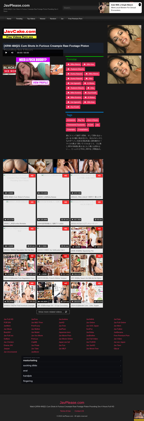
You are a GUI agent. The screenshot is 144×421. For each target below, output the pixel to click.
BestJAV (7, 332)
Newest (42, 19)
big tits (81, 120)
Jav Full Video (92, 339)
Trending (19, 19)
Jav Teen (117, 345)
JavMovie (35, 352)
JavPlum (62, 329)
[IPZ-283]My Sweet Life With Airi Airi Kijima (86, 278)
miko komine (75, 93)
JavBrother (90, 336)
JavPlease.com (17, 5)
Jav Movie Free (92, 349)
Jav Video (118, 339)
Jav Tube (35, 349)
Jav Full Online (120, 322)
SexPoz (89, 329)
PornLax (34, 339)
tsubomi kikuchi (77, 69)
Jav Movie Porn (65, 336)
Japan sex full (64, 342)
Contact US (79, 411)
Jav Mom (117, 326)
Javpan (7, 349)
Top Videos (31, 19)
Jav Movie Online (66, 339)
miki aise (90, 64)
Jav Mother (35, 329)
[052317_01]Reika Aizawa (47, 197)
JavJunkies (63, 319)
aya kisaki (91, 93)
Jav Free (62, 326)
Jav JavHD (90, 345)
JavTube (117, 319)
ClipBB (34, 342)
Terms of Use (65, 411)
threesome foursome (76, 125)
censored (71, 120)
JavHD (61, 322)
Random (53, 19)
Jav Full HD (8, 319)
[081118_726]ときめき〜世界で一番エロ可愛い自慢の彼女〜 (86, 198)
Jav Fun (62, 345)
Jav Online (90, 322)
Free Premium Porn (75, 19)
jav (97, 125)
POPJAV (7, 322)
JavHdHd (90, 319)
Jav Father (118, 329)
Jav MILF (62, 349)
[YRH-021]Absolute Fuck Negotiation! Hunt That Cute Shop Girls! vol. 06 (19, 279)
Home (9, 19)
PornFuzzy (35, 326)
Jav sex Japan (119, 342)
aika (90, 78)
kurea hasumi (76, 74)
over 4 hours (92, 120)
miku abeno (75, 64)
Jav (62, 19)
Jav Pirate (35, 345)
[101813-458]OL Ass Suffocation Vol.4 (51, 250)
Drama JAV (8, 345)
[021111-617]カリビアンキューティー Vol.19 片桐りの (84, 225)
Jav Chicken (9, 342)
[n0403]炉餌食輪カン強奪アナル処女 (51, 223)
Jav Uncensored (10, 352)
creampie (71, 129)
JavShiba (90, 332)
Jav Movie (8, 329)
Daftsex (7, 339)
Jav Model (35, 332)
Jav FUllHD (91, 342)
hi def (90, 125)
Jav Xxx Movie (37, 336)
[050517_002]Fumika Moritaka (15, 223)
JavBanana (118, 332)
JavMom (7, 326)
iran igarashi (75, 83)
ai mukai (90, 83)
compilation (83, 129)
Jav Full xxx (8, 336)
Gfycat (116, 349)
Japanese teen (65, 332)
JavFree (34, 319)
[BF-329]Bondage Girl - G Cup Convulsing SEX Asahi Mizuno (53, 307)
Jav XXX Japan (92, 326)
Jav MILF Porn (37, 322)
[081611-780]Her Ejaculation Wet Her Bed (19, 250)
